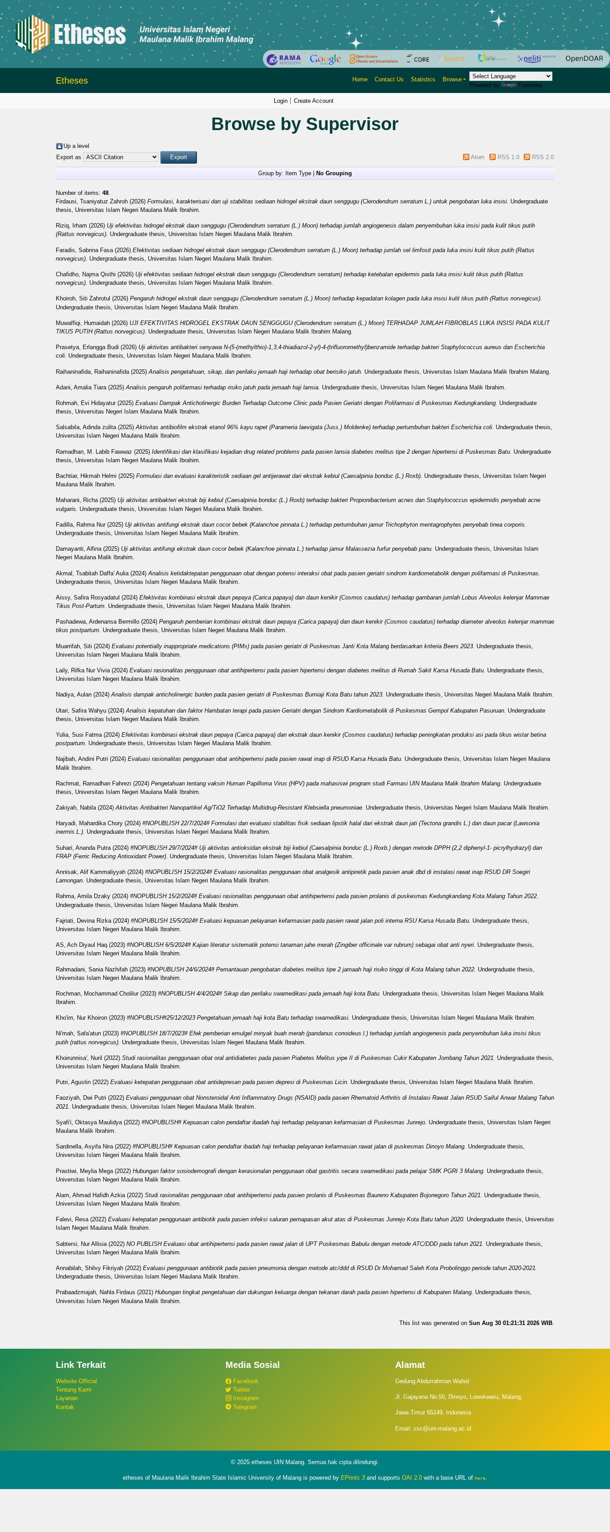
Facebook (245, 1381)
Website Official (76, 1381)
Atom (478, 157)
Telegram (244, 1407)
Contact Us (389, 79)
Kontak (65, 1407)
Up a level (76, 146)
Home (360, 79)
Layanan (67, 1398)
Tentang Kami (74, 1389)
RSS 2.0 (543, 157)
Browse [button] (452, 79)
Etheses (72, 80)
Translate (530, 85)
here (480, 1478)
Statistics (423, 79)
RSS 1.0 (508, 157)
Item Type (298, 173)
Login (281, 100)
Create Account (314, 100)
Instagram (245, 1398)
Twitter (240, 1389)
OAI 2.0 (412, 1477)
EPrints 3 (353, 1477)
